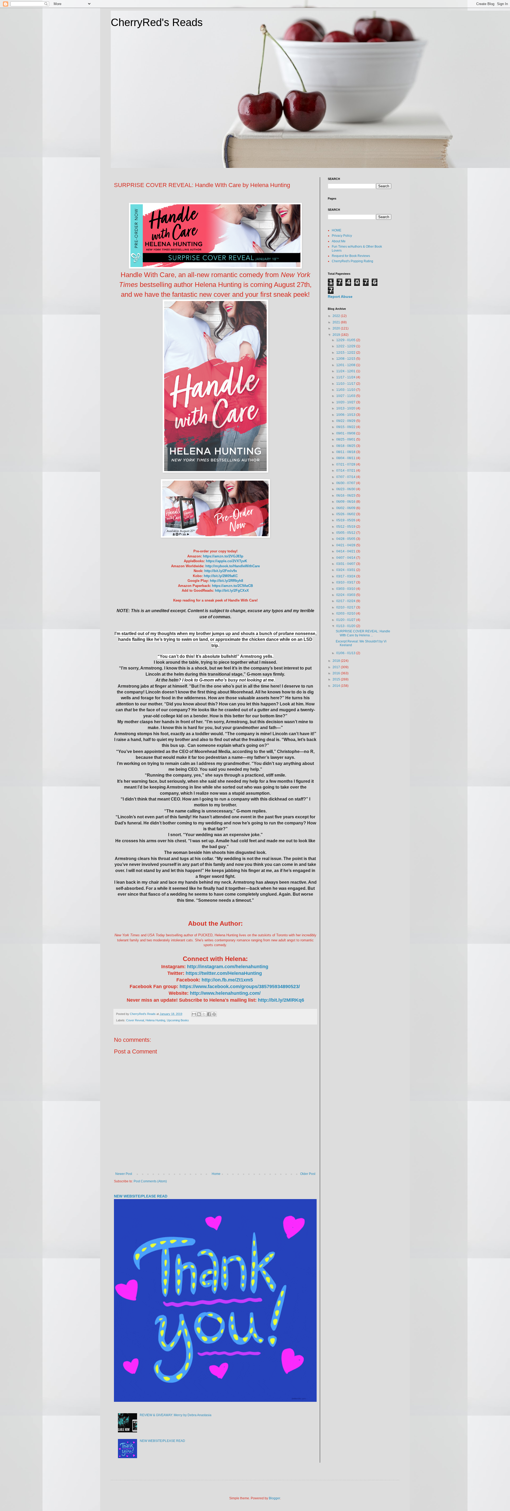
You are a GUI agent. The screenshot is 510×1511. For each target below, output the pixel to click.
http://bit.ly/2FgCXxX (232, 590)
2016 (337, 673)
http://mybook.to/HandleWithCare (232, 566)
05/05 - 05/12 (346, 533)
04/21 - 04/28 (346, 545)
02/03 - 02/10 (346, 613)
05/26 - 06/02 (346, 514)
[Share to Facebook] (209, 1014)
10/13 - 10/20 (346, 408)
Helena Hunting (155, 1020)
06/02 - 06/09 (346, 508)
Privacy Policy (342, 236)
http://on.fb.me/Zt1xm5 (228, 980)
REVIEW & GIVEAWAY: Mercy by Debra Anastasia (175, 1415)
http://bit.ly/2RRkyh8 (226, 581)
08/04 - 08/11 (346, 458)
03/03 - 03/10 (346, 589)
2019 (337, 335)
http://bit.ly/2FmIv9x (220, 571)
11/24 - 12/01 (346, 371)
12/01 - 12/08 (346, 365)
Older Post (307, 1174)
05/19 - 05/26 (346, 520)
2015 (337, 679)
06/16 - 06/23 (346, 495)
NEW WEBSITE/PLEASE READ (140, 1196)
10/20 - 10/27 (346, 402)
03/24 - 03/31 (346, 570)
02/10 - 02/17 (346, 607)
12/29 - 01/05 (346, 340)
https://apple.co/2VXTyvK (226, 561)
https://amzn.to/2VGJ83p (223, 556)
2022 (337, 316)
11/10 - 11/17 (346, 384)
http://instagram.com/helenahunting (227, 966)
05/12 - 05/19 (346, 526)
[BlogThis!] (199, 1014)
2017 (337, 667)
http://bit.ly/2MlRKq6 (281, 1000)
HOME (336, 230)
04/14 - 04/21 (346, 551)
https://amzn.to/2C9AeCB (232, 586)
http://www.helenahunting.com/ (226, 993)
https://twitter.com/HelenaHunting (224, 973)
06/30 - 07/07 (346, 483)
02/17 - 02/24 (346, 601)
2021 (337, 322)
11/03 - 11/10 (346, 390)
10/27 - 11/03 (346, 396)
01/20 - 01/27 (346, 620)
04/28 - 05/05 (346, 539)
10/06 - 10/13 (346, 415)
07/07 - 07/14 (346, 477)
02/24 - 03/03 (346, 595)
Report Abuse (340, 296)
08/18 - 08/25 (346, 446)
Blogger (274, 1498)
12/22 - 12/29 (346, 346)
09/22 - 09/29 (346, 421)
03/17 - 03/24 (346, 576)
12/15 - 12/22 (346, 352)
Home (216, 1174)
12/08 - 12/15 (346, 359)
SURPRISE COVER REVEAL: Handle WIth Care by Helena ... (363, 633)
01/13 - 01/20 (346, 626)
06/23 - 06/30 (346, 489)
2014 (337, 686)
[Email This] (194, 1014)
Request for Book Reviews (351, 256)
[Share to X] (204, 1014)
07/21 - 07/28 (346, 464)
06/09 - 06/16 (346, 501)
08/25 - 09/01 (346, 439)
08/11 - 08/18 (346, 452)
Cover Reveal (135, 1020)
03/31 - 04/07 (346, 564)
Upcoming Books (178, 1020)
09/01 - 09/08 (346, 433)
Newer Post (123, 1174)
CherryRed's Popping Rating (352, 261)
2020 (337, 328)
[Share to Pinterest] (214, 1014)
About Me (339, 241)
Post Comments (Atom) (150, 1181)
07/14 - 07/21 (346, 470)
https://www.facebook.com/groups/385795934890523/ (240, 986)
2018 (337, 661)
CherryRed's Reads (157, 22)
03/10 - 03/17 (346, 582)
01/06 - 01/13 (346, 653)
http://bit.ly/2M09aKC (221, 576)
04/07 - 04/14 (346, 558)
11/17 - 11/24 (346, 377)
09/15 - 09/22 (346, 427)
